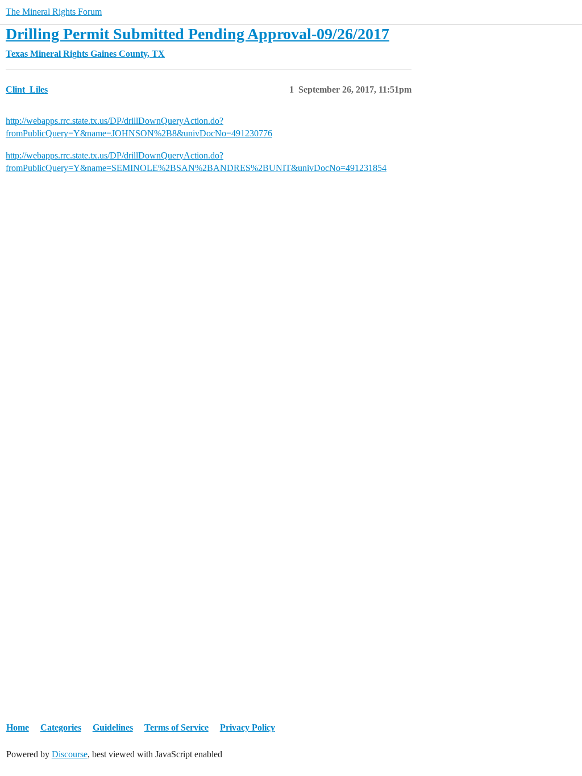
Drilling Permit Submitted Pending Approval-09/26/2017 (197, 34)
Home (17, 727)
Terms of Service (176, 727)
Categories (60, 727)
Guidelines (113, 727)
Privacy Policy (247, 727)
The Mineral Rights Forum (54, 11)
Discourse (70, 754)
